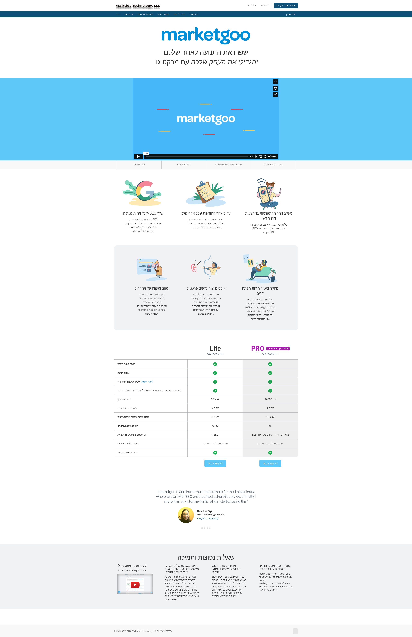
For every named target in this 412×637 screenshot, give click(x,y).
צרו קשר (194, 14)
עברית (251, 5)
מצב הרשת (179, 14)
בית (118, 14)
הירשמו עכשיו (215, 463)
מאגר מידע (163, 14)
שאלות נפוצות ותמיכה (273, 164)
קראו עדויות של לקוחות (207, 518)
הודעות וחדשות (145, 14)
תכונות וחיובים (183, 164)
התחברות (264, 5)
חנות (128, 14)
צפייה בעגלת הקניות (286, 5)
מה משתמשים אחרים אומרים (228, 164)
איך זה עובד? (139, 164)
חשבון (290, 14)
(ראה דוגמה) (147, 381)
